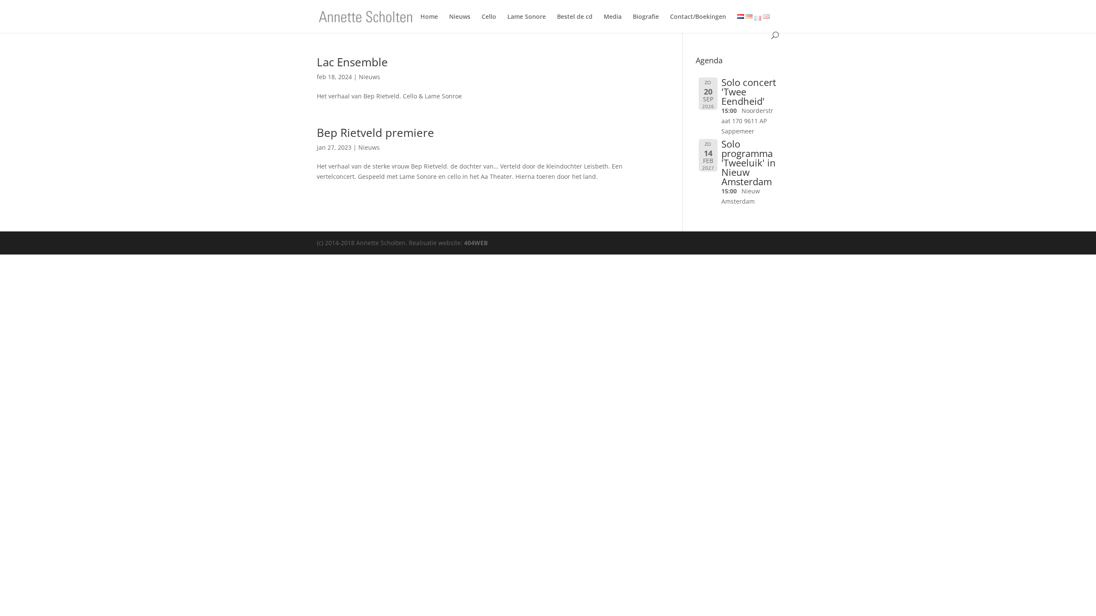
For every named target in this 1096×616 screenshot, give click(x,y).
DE (748, 17)
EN (765, 17)
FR (757, 18)
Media (613, 18)
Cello (489, 18)
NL (739, 17)
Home (429, 18)
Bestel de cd (575, 18)
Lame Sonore (526, 18)
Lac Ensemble (352, 62)
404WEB (476, 243)
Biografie (646, 18)
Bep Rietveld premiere (375, 132)
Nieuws (460, 18)
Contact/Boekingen (698, 18)
